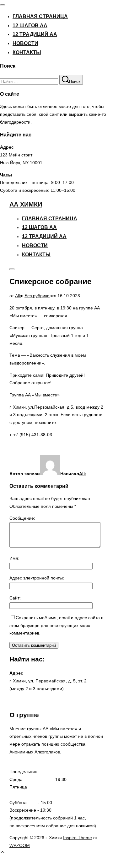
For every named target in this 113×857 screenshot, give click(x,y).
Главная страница (40, 16)
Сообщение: (22, 518)
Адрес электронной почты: (36, 577)
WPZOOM (19, 845)
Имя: (14, 558)
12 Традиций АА (35, 34)
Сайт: (15, 597)
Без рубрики (37, 295)
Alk (18, 295)
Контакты (27, 52)
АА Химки (25, 204)
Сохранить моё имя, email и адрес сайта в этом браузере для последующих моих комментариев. (56, 625)
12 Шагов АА (30, 25)
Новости (25, 43)
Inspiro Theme (77, 837)
